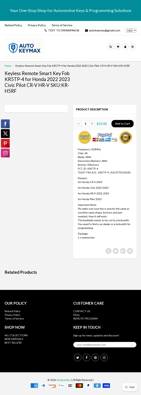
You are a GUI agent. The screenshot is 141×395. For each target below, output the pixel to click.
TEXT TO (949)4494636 (63, 30)
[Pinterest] (95, 357)
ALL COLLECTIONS (16, 335)
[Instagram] (104, 357)
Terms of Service (61, 25)
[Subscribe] (132, 345)
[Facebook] (86, 357)
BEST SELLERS (13, 342)
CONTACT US (81, 311)
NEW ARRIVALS (14, 338)
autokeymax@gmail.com (104, 30)
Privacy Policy (37, 25)
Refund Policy (13, 25)
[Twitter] (77, 357)
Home (8, 65)
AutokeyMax (64, 379)
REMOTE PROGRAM (85, 318)
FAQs (76, 314)
